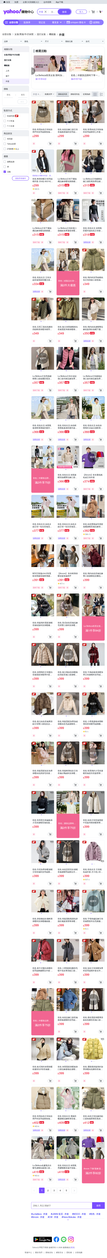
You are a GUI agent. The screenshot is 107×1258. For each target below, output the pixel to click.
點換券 (27, 22)
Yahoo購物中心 (18, 11)
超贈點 (96, 22)
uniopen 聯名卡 (78, 22)
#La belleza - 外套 (39, 1213)
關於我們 (38, 1252)
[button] (33, 71)
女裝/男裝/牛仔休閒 (12, 54)
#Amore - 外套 (37, 1216)
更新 (72, 1247)
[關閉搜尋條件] (45, 11)
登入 (81, 11)
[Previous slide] (33, 111)
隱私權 (69, 1252)
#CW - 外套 (53, 1216)
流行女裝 (7, 60)
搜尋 (98, 1205)
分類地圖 (78, 1252)
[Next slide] (52, 111)
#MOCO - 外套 (79, 1213)
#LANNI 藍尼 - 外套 (60, 1213)
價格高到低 (75, 94)
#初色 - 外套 (95, 1213)
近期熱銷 (86, 94)
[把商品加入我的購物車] (50, 143)
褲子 (7, 76)
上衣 (7, 70)
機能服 (6, 65)
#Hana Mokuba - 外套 (72, 1216)
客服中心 (28, 1252)
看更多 (55, 22)
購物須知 (49, 1252)
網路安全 (59, 1252)
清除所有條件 (20, 178)
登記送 (42, 22)
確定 (22, 101)
